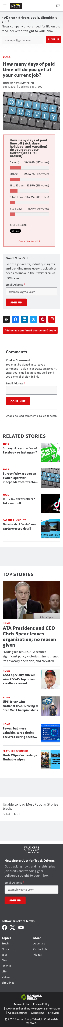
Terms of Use (21, 1004)
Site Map (53, 1012)
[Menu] (5, 5)
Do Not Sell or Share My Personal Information (33, 1008)
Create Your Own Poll (29, 241)
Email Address (15, 284)
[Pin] (42, 319)
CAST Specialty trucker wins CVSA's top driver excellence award (19, 679)
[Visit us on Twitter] (13, 927)
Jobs (6, 57)
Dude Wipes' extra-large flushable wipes (20, 757)
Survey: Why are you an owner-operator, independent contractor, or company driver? (20, 478)
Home (6, 622)
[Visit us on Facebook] (4, 927)
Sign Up (53, 39)
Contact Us (37, 1012)
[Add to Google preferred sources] (51, 319)
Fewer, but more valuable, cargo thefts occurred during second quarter (19, 733)
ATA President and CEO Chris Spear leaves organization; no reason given (29, 636)
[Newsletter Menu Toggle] (58, 5)
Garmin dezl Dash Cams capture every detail (19, 526)
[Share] (15, 319)
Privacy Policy (41, 1004)
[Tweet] (33, 319)
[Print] (6, 319)
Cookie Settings (17, 1012)
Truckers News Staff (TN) (18, 82)
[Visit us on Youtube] (21, 927)
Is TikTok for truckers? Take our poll (19, 501)
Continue (18, 401)
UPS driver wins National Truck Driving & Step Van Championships (20, 706)
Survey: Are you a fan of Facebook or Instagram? (20, 450)
